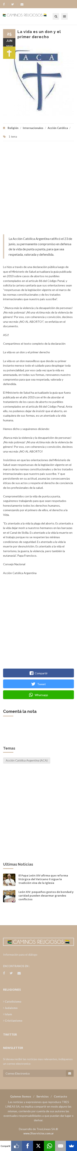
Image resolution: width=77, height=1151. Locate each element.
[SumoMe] (71, 1146)
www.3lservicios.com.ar (38, 1133)
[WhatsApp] (49, 1146)
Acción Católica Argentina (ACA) (27, 760)
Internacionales (33, 128)
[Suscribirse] (69, 1073)
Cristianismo (13, 1020)
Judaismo (11, 1008)
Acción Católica (58, 128)
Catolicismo (12, 1001)
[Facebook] (6, 4)
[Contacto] (22, 4)
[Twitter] (14, 4)
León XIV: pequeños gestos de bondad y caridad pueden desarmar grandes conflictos (46, 895)
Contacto (60, 1096)
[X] (38, 1146)
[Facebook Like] (16, 1146)
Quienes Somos (20, 1096)
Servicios (42, 1096)
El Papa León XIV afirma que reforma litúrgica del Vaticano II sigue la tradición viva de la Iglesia (43, 879)
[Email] (60, 1146)
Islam (8, 1014)
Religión (13, 128)
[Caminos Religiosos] (29, 16)
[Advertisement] (38, 189)
